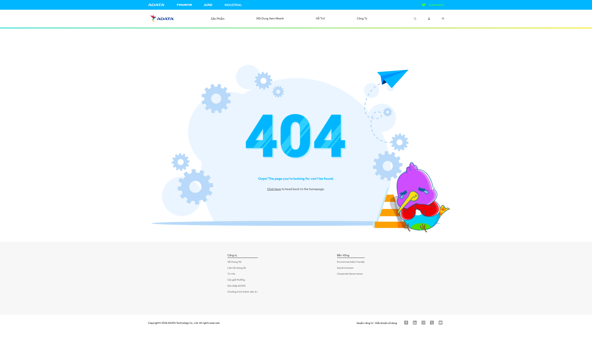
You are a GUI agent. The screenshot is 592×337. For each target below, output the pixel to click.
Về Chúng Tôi (234, 261)
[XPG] (208, 5)
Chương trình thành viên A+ (242, 291)
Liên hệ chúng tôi (236, 267)
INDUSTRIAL (233, 5)
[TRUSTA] (184, 5)
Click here (274, 189)
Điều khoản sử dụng (386, 323)
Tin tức (231, 273)
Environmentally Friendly (351, 261)
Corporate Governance (350, 273)
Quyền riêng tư (365, 323)
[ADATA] (156, 5)
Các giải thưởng (236, 279)
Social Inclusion (345, 267)
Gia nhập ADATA (236, 285)
